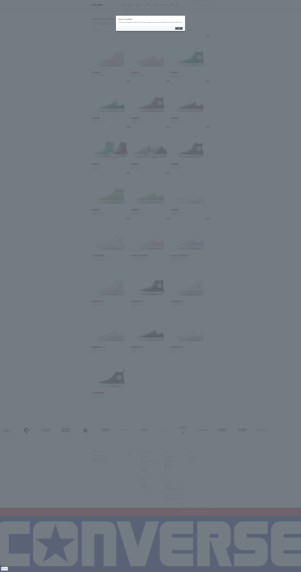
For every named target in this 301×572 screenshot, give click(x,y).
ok (179, 28)
